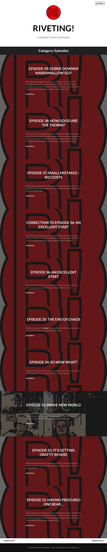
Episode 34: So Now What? (54, 362)
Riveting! (53, 28)
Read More (30, 94)
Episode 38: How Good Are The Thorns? (53, 123)
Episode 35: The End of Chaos (53, 319)
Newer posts (98, 541)
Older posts (9, 541)
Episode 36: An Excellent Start (53, 274)
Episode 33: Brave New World (53, 405)
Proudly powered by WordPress (38, 547)
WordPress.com (73, 547)
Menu (100, 3)
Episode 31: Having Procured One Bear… (53, 502)
